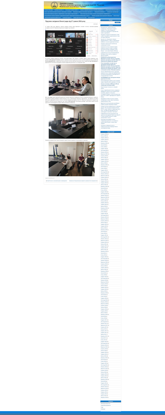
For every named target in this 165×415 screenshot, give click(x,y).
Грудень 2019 (104, 276)
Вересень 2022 (104, 218)
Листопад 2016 (104, 343)
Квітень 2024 (103, 184)
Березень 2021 (104, 251)
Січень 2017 (103, 339)
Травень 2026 (104, 139)
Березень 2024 (104, 186)
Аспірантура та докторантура (112, 11)
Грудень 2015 (104, 363)
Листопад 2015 (104, 365)
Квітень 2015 (103, 377)
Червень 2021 (104, 245)
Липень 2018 (103, 307)
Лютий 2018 (103, 316)
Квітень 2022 (103, 227)
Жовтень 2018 (104, 301)
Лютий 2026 (103, 144)
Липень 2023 (103, 200)
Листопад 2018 (104, 300)
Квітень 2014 (103, 395)
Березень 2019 (104, 292)
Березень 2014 (104, 397)
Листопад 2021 (104, 236)
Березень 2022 (104, 229)
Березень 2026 (104, 143)
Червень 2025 (104, 159)
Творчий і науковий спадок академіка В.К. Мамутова (102, 15)
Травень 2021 (104, 247)
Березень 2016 (104, 357)
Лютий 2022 (103, 231)
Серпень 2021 (104, 242)
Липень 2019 (103, 285)
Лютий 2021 (103, 253)
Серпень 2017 (104, 327)
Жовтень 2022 (104, 217)
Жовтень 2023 (104, 195)
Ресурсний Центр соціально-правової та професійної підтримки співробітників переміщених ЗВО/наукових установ (67, 15)
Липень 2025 (103, 157)
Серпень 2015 (104, 370)
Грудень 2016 (104, 341)
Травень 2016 (104, 354)
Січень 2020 (103, 274)
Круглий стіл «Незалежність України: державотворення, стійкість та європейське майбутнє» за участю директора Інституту (110, 40)
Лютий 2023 (103, 209)
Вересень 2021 (104, 240)
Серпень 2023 (104, 199)
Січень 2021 (103, 254)
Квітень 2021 (103, 249)
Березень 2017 (104, 336)
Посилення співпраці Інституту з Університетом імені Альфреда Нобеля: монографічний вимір (109, 127)
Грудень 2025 (104, 148)
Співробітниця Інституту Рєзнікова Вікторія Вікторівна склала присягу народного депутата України (110, 54)
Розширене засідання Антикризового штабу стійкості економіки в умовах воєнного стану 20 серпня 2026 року (110, 36)
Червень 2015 (104, 374)
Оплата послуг (116, 15)
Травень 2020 (104, 267)
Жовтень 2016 (104, 345)
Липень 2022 (103, 222)
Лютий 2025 (103, 166)
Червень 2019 (104, 287)
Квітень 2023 (103, 206)
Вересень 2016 (104, 346)
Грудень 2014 (104, 383)
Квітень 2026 (103, 141)
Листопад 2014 (104, 384)
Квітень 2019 (103, 291)
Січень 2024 (103, 190)
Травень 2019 (104, 289)
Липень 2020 (103, 265)
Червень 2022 (104, 224)
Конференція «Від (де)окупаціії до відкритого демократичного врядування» (83, 180)
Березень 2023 (104, 208)
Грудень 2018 (104, 298)
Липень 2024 (103, 179)
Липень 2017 (103, 328)
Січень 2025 (103, 168)
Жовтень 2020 (104, 260)
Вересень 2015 (104, 368)
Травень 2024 (104, 182)
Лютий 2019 (103, 294)
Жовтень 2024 (104, 173)
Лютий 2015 (103, 381)
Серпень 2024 (104, 177)
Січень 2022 (103, 233)
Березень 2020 (104, 271)
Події (102, 407)
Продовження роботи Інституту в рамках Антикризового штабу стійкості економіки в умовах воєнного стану (110, 100)
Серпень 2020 (104, 264)
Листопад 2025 (104, 150)
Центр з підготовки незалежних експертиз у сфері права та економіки (58, 11)
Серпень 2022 (104, 220)
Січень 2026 (103, 146)
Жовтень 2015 (104, 366)
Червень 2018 (104, 309)
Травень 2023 (104, 204)
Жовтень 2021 (104, 238)
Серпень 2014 (104, 390)
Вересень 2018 (104, 303)
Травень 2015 (104, 375)
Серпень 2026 (104, 134)
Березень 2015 (104, 379)
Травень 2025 (104, 161)
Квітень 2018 (103, 312)
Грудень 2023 (104, 191)
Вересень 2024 (104, 175)
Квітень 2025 (103, 163)
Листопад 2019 (104, 278)
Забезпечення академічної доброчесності (53, 17)
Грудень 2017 (104, 319)
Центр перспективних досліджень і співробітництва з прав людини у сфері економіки (61, 13)
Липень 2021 (103, 244)
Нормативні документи (106, 405)
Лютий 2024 (103, 188)
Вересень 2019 (104, 282)
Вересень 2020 (104, 262)
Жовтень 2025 (104, 152)
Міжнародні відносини (105, 403)
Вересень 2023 (104, 197)
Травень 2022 (104, 226)
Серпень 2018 (104, 305)
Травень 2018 (104, 310)
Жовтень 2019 (104, 280)
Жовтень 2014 (104, 386)
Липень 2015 (103, 372)
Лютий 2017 (103, 337)
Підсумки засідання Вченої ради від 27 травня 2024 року (65, 21)
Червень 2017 (104, 330)
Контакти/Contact (91, 17)
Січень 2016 (103, 361)
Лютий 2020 (103, 273)
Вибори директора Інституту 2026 (80, 17)
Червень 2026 (104, 137)
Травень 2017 (104, 332)
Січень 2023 (103, 211)
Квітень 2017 (103, 334)
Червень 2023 (104, 202)
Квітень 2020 (103, 269)
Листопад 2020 (104, 258)
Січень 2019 (103, 296)
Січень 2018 (103, 318)
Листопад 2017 (104, 321)
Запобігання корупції (67, 17)
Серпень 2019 (104, 283)
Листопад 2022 (104, 215)
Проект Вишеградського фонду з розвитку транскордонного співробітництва (95, 13)
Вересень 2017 (104, 325)
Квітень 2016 (103, 356)
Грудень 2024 (104, 170)
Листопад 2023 (104, 193)
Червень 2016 (104, 352)
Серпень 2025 (104, 155)
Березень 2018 (104, 314)
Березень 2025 (104, 164)
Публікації (103, 409)
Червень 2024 (104, 181)
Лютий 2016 (103, 359)
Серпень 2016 (104, 348)
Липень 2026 (103, 135)
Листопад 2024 (104, 172)
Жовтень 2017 (104, 323)
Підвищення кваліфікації (99, 11)
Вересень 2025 (104, 153)
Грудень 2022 (104, 213)
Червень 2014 (104, 392)
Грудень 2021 (104, 235)
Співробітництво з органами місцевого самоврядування (57, 180)
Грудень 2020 (104, 256)
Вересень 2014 (104, 388)
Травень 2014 (104, 393)
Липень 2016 (103, 350)
